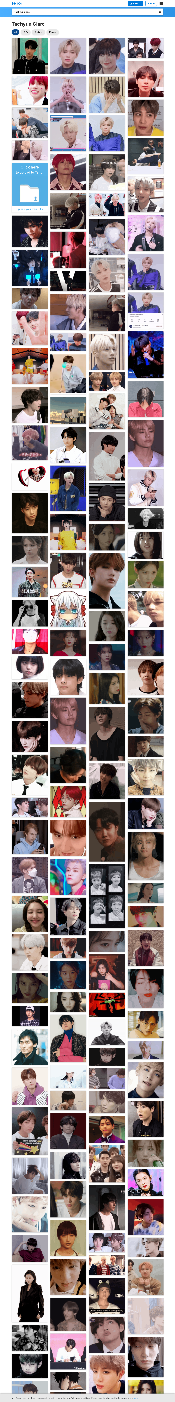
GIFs (26, 32)
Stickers (38, 32)
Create (137, 3)
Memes (52, 32)
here (136, 1398)
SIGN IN (151, 3)
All (15, 32)
